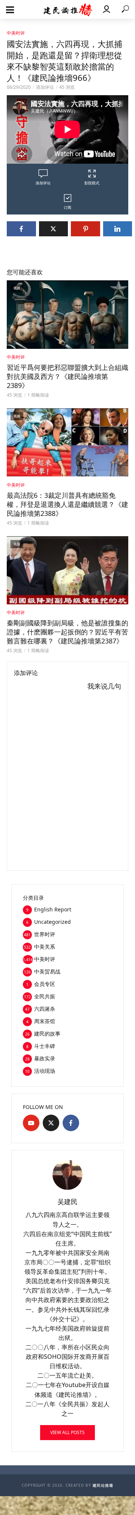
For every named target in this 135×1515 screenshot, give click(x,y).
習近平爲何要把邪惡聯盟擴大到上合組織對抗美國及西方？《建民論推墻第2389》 (67, 376)
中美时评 (16, 33)
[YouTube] (31, 1123)
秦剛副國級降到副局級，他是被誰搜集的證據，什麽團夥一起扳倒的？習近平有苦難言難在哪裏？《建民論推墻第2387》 (67, 631)
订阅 (67, 207)
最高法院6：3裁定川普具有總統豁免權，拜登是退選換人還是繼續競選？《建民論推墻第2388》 (67, 504)
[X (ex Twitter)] (51, 1123)
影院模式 (91, 183)
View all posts (67, 1432)
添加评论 (45, 87)
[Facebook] (71, 1123)
